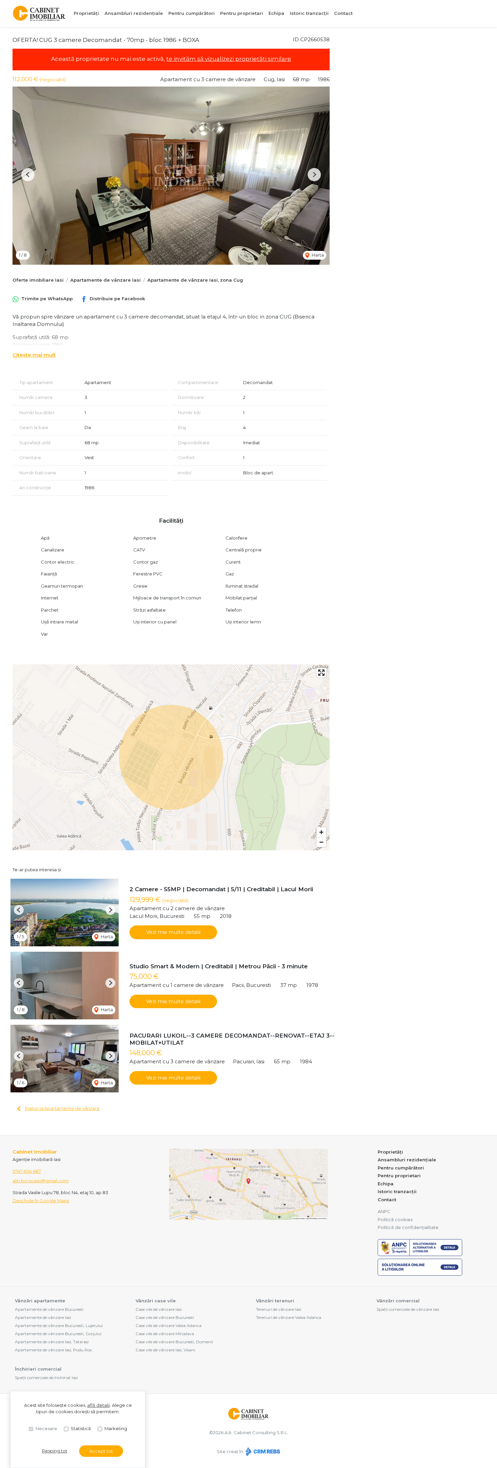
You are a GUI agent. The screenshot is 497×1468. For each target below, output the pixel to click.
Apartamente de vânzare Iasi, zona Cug (195, 280)
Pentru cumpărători (191, 13)
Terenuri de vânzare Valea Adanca (288, 1317)
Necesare (46, 1428)
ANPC (384, 1211)
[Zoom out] (321, 842)
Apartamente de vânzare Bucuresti (49, 1309)
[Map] (171, 757)
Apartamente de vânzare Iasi (105, 280)
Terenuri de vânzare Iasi (278, 1309)
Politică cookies (395, 1219)
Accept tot (101, 1451)
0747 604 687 (27, 1171)
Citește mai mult (34, 355)
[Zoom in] (321, 832)
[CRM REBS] (262, 1451)
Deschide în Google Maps (41, 1200)
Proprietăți (86, 13)
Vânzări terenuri (275, 1300)
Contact (343, 13)
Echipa (276, 13)
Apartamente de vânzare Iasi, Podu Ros (53, 1349)
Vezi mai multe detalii (173, 932)
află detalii (98, 1405)
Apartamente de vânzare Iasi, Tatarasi (52, 1341)
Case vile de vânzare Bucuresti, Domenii (174, 1341)
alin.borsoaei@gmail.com (41, 1180)
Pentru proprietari (241, 13)
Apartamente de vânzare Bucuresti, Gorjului (58, 1333)
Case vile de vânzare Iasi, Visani (165, 1349)
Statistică (81, 1428)
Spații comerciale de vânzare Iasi (408, 1309)
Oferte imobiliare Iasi (38, 280)
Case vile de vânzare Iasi (159, 1309)
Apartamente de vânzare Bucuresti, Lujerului (59, 1325)
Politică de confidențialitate (408, 1227)
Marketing (115, 1428)
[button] (27, 174)
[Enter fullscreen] (321, 673)
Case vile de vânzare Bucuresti (165, 1317)
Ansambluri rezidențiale (133, 13)
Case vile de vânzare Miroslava (165, 1333)
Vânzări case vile (156, 1300)
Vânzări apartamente (40, 1300)
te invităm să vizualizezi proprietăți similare (228, 58)
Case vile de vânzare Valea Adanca (169, 1325)
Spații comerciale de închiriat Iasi (46, 1377)
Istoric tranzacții (309, 13)
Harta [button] (317, 255)
